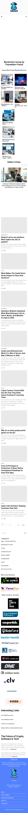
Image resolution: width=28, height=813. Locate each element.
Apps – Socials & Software (8, 541)
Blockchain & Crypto (7, 544)
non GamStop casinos (7, 715)
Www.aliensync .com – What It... (7, 105)
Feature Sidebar (5, 555)
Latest (2, 270)
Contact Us (4, 803)
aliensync (13, 749)
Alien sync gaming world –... (7, 123)
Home (2, 792)
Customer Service (6, 551)
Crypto (2, 388)
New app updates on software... (7, 88)
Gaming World (4, 234)
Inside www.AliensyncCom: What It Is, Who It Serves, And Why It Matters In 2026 (13, 353)
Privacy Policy (5, 795)
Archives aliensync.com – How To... (21, 106)
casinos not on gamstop (7, 723)
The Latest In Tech (6, 569)
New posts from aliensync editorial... (20, 88)
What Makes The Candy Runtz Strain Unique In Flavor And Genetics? (13, 275)
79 (18, 525)
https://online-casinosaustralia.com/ (11, 728)
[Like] (4, 328)
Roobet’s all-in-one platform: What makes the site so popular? (12, 239)
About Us (3, 800)
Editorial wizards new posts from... (8, 140)
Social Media (4, 308)
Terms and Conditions (7, 797)
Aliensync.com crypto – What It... (7, 157)
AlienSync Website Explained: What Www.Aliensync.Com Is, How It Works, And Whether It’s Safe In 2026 (14, 185)
